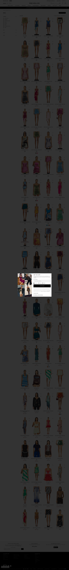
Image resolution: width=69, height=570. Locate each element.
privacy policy (48, 290)
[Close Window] (50, 274)
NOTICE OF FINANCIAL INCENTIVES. (45, 291)
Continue (42, 285)
